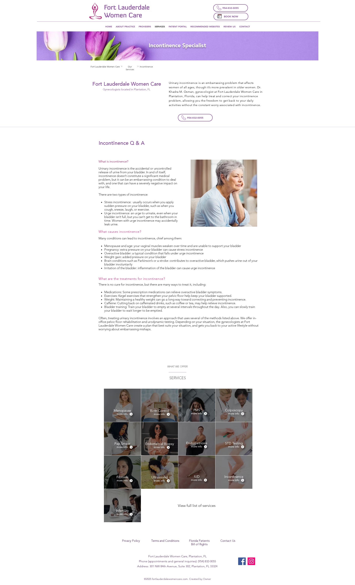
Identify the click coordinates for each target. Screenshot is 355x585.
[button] (205, 26)
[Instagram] (251, 561)
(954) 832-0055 (207, 561)
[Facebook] (242, 561)
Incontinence (146, 66)
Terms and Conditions (165, 541)
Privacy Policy (131, 541)
